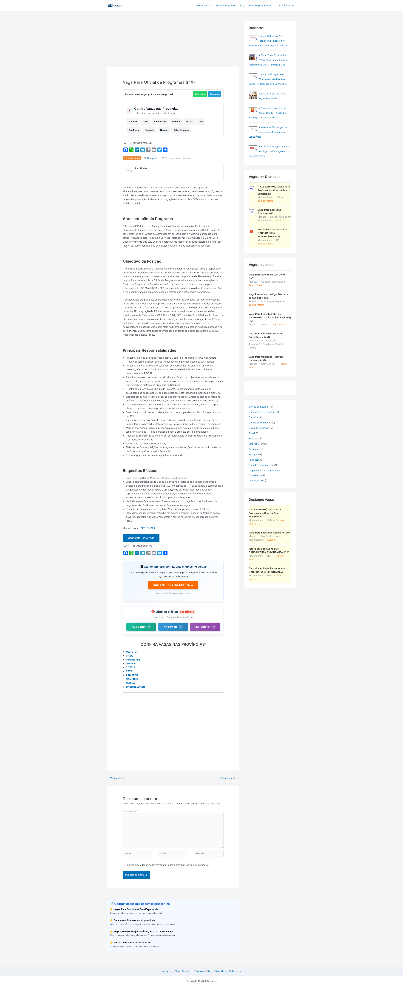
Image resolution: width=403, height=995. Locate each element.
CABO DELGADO (135, 686)
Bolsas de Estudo (258, 406)
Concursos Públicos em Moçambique (134, 920)
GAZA (129, 655)
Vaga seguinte (229, 778)
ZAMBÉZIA (132, 675)
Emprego (254, 443)
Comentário (130, 811)
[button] (272, 5)
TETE (129, 671)
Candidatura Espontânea (262, 412)
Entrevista (254, 449)
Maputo (133, 121)
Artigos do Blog (171, 971)
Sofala (189, 121)
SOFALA (131, 667)
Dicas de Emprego (259, 427)
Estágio (253, 454)
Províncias (285, 5)
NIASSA (130, 682)
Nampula (149, 130)
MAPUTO (131, 651)
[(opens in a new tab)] (253, 38)
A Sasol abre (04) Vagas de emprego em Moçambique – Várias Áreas (268, 132)
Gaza (145, 121)
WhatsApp (200, 94)
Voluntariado (256, 480)
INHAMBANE (133, 659)
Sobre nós (235, 971)
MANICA (131, 663)
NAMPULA (132, 679)
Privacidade (220, 971)
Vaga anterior (116, 778)
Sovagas (131, 5)
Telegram (215, 94)
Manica (176, 121)
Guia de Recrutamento (261, 465)
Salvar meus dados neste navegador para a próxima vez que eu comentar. (168, 864)
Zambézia (134, 130)
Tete (201, 121)
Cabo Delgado (181, 130)
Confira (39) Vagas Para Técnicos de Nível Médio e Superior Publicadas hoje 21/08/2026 (268, 41)
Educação (254, 438)
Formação (254, 459)
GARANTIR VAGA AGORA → (173, 585)
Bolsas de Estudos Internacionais (132, 942)
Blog (241, 5)
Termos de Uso (202, 971)
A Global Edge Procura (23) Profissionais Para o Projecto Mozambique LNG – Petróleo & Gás (268, 60)
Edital (252, 433)
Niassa (163, 130)
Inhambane (160, 121)
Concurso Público (259, 422)
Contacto (187, 971)
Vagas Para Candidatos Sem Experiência (136, 909)
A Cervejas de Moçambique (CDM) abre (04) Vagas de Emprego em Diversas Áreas (268, 113)
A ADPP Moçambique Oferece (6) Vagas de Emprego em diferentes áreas (269, 151)
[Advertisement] (173, 44)
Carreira (253, 417)
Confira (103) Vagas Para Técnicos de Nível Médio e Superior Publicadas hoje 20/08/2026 (268, 79)
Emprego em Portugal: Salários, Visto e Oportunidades (144, 931)
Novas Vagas (204, 5)
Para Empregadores (260, 5)
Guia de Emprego (225, 5)
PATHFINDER (147, 528)
